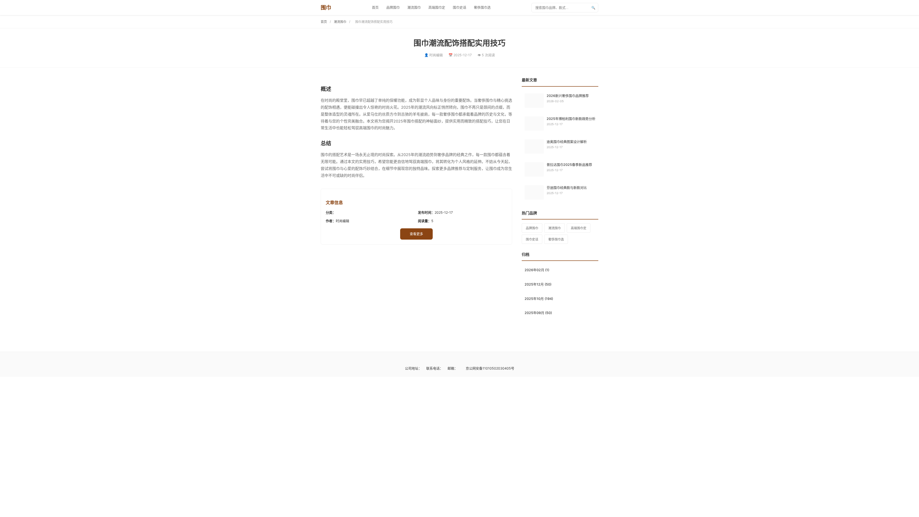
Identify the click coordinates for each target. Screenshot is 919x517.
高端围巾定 (436, 7)
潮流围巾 (414, 7)
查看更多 (416, 234)
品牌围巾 (393, 7)
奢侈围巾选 (482, 7)
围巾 (326, 7)
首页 (375, 7)
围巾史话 (459, 7)
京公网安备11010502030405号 (490, 368)
